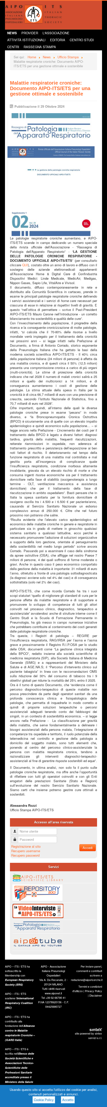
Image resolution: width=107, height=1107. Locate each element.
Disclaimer (95, 995)
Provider (29, 33)
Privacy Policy (93, 991)
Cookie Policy (44, 1099)
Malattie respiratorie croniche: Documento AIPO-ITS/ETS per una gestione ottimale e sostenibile (50, 88)
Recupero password (25, 855)
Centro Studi (82, 39)
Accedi (88, 847)
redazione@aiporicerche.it (87, 980)
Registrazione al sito (26, 846)
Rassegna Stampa (40, 46)
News (12, 33)
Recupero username (25, 850)
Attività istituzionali (26, 39)
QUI (25, 265)
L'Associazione (56, 33)
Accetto (67, 1099)
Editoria (57, 39)
